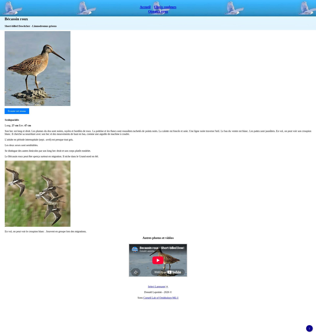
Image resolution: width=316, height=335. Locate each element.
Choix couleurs (165, 7)
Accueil (145, 7)
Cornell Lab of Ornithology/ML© (161, 297)
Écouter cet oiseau (17, 111)
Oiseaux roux (158, 11)
